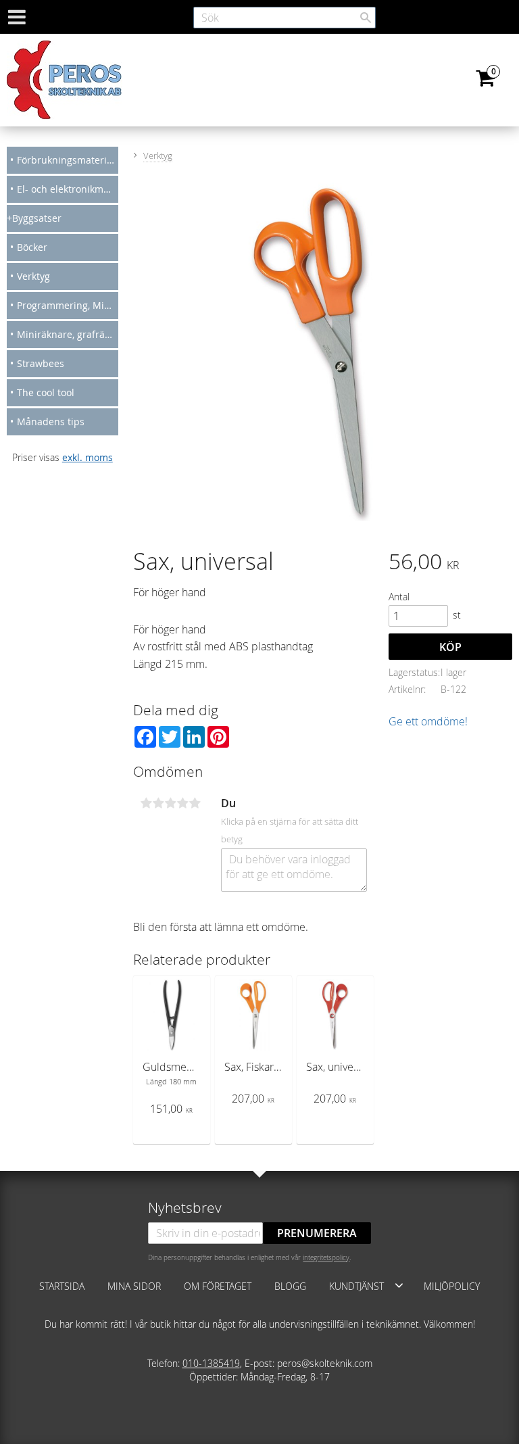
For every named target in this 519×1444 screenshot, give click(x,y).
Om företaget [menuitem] (217, 1286)
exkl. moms (87, 457)
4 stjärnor (182, 803)
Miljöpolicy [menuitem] (452, 1286)
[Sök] (365, 17)
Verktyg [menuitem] (33, 276)
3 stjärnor (170, 803)
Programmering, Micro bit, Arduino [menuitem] (67, 305)
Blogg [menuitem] (290, 1286)
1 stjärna (146, 803)
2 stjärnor (158, 803)
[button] (399, 1285)
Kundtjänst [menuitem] (356, 1286)
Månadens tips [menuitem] (50, 421)
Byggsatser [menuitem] (36, 218)
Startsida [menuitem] (61, 1286)
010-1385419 (211, 1363)
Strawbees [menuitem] (40, 363)
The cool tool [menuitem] (45, 392)
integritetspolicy (326, 1257)
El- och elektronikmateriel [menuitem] (67, 189)
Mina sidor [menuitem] (134, 1286)
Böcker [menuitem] (32, 247)
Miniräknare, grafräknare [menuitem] (67, 334)
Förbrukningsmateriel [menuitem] (66, 159)
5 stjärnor (195, 803)
